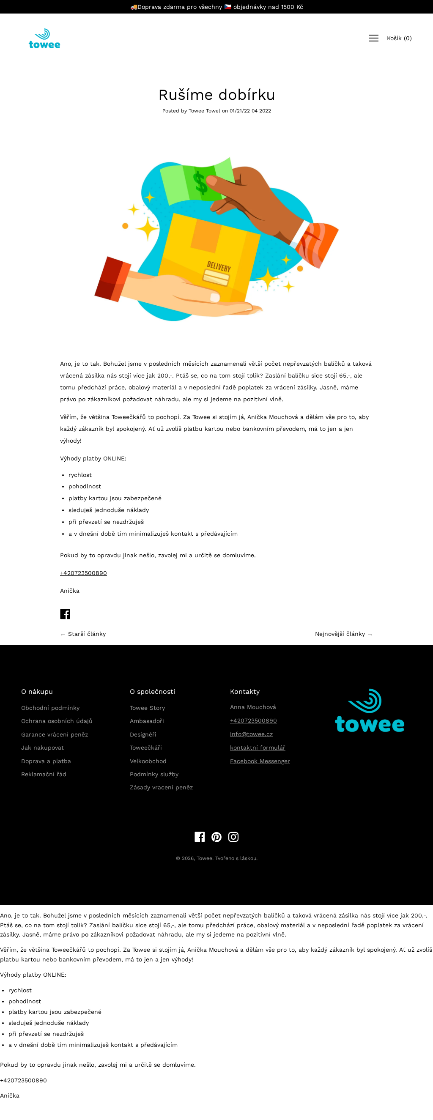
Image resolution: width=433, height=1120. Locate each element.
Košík (399, 38)
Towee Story (147, 707)
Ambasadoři (147, 720)
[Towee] (50, 38)
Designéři (143, 734)
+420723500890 (83, 573)
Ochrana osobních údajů (57, 720)
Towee (204, 858)
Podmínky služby (154, 774)
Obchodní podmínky (50, 707)
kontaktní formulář (257, 747)
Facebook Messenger (260, 761)
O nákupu (37, 691)
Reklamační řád (43, 774)
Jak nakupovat (42, 747)
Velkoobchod (148, 761)
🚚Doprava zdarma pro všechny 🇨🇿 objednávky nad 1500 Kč (216, 6)
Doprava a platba (46, 761)
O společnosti (152, 691)
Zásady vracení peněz (161, 787)
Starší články (87, 633)
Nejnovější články (340, 633)
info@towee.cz (251, 734)
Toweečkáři (146, 747)
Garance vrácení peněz (54, 734)
